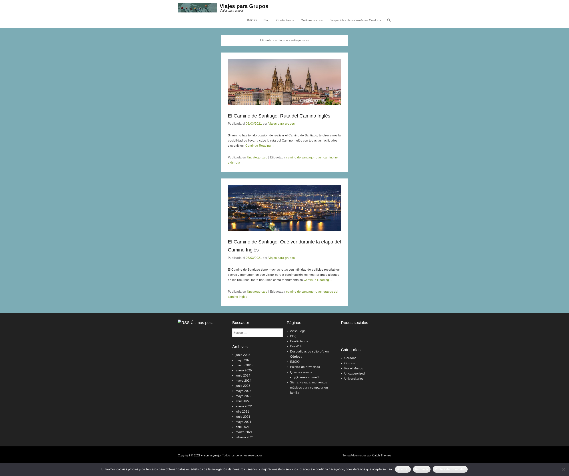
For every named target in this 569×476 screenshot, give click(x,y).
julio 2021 (242, 411)
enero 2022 (244, 406)
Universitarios (353, 378)
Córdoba (350, 358)
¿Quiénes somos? (306, 377)
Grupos (349, 363)
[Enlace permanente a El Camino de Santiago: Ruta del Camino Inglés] (284, 82)
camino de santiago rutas (304, 157)
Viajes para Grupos (244, 6)
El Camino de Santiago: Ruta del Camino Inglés (279, 116)
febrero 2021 (245, 437)
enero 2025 (244, 370)
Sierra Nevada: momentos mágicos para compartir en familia (309, 387)
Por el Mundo (353, 368)
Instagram (354, 332)
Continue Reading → (260, 145)
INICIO (252, 20)
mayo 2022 (243, 396)
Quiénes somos (312, 20)
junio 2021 (243, 416)
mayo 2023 (243, 391)
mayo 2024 (243, 380)
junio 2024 (243, 375)
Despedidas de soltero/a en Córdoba (355, 20)
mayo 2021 (243, 421)
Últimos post (202, 322)
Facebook (344, 332)
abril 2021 (243, 427)
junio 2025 (243, 354)
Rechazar (421, 469)
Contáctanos (285, 20)
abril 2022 (243, 401)
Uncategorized (257, 157)
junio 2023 (243, 385)
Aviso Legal (298, 331)
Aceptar (403, 469)
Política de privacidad (305, 367)
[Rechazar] (563, 469)
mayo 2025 (243, 360)
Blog (266, 20)
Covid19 (296, 346)
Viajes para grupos (281, 123)
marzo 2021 (244, 432)
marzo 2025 (244, 365)
